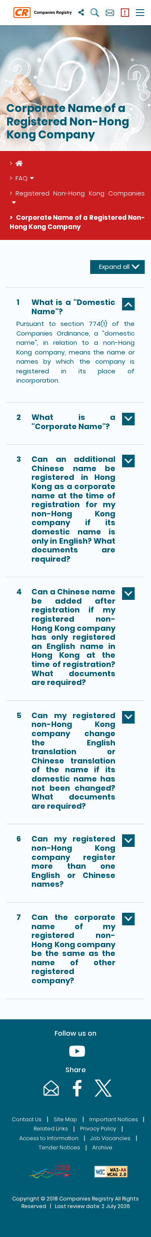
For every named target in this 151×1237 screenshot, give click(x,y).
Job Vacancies (110, 1138)
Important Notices (113, 1119)
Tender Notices (59, 1147)
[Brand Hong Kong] (49, 1171)
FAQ (22, 178)
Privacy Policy (98, 1128)
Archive (102, 1147)
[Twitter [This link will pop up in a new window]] (101, 1096)
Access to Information (48, 1138)
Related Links (51, 1128)
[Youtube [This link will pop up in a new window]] (75, 1059)
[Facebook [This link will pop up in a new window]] (76, 1096)
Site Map (65, 1119)
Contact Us (27, 1119)
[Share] (81, 12)
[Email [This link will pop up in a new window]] (50, 1096)
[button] (75, 308)
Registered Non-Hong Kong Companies (80, 193)
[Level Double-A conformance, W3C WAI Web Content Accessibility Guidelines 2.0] (111, 1171)
